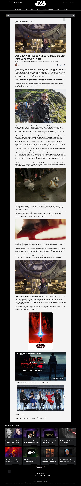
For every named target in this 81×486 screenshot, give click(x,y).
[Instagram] (9, 2)
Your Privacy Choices (71, 482)
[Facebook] (14, 2)
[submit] (63, 2)
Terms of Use (8, 482)
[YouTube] (16, 2)
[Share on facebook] (58, 65)
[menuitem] (26, 9)
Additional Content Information (15, 482)
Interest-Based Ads (64, 482)
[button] (40, 467)
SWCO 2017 (42, 418)
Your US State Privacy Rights (40, 482)
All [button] (8, 15)
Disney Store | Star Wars (50, 482)
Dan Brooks (21, 63)
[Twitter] (11, 2)
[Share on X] (61, 65)
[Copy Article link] (64, 65)
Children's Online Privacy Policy (31, 482)
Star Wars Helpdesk (58, 482)
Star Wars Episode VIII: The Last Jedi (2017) (26, 418)
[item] (17, 9)
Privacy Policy (23, 482)
